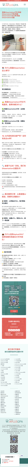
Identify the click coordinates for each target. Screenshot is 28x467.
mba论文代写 (18, 360)
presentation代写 (19, 365)
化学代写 (2, 399)
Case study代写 (4, 385)
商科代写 (2, 364)
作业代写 (2, 391)
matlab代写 (17, 359)
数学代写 (2, 392)
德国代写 (2, 404)
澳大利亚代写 (18, 392)
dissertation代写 (4, 374)
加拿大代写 (3, 397)
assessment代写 (4, 360)
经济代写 (17, 399)
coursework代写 (4, 369)
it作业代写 (3, 379)
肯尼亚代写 (17, 406)
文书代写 (2, 407)
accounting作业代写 (5, 359)
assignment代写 (4, 362)
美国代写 (17, 404)
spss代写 (17, 375)
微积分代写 (3, 402)
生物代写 (17, 396)
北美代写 (2, 401)
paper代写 (17, 362)
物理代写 (17, 394)
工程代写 (2, 375)
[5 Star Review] (14, 329)
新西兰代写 (3, 411)
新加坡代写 (3, 409)
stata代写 (17, 377)
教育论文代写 (3, 406)
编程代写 (17, 402)
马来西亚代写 (18, 412)
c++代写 (2, 365)
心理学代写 (17, 414)
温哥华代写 (17, 391)
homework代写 (18, 383)
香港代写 (17, 411)
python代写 (17, 369)
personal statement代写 (20, 364)
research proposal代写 (20, 372)
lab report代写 (4, 382)
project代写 (17, 367)
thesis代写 (17, 380)
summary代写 (18, 379)
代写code (17, 382)
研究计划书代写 (18, 397)
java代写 (2, 380)
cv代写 (2, 370)
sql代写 (2, 372)
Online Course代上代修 (6, 383)
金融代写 (17, 409)
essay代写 (3, 377)
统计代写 (17, 401)
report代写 (17, 370)
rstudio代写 (17, 374)
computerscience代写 (5, 367)
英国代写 (17, 407)
